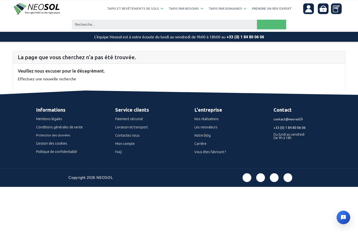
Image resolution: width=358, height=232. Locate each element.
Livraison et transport (131, 127)
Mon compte (125, 144)
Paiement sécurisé (129, 119)
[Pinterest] (260, 177)
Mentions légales (49, 119)
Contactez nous (127, 135)
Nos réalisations (206, 119)
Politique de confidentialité (56, 152)
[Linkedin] (274, 177)
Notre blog (202, 135)
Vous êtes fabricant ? (210, 152)
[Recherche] (271, 24)
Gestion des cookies (51, 143)
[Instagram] (287, 177)
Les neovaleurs (205, 127)
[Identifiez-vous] (308, 8)
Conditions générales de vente (59, 127)
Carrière (200, 144)
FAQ (118, 152)
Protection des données (53, 135)
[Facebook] (247, 177)
